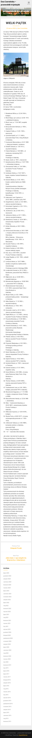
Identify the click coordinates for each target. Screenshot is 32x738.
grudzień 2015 (7, 700)
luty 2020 (5, 662)
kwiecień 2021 (7, 620)
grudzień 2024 (7, 576)
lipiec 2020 (6, 647)
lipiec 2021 (6, 614)
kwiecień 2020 (7, 656)
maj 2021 (5, 617)
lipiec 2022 (6, 602)
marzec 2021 (7, 623)
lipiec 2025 (6, 573)
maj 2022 (5, 605)
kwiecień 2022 (7, 608)
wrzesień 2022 (7, 596)
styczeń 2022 (7, 611)
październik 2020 (8, 638)
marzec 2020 (7, 659)
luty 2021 (5, 626)
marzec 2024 (7, 588)
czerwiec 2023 (7, 593)
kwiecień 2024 (7, 584)
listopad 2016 (7, 680)
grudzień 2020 (7, 632)
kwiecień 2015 (7, 721)
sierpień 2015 (7, 709)
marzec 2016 (7, 691)
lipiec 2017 (6, 674)
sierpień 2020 (7, 644)
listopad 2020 (7, 635)
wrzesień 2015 (7, 706)
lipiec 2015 (6, 712)
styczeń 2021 (7, 629)
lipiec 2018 (6, 671)
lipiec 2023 (6, 590)
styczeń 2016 (7, 697)
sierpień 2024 (7, 579)
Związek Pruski (16, 548)
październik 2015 (8, 703)
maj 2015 (5, 718)
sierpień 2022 (7, 599)
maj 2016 (5, 688)
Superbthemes (23, 735)
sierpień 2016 (7, 683)
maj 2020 (5, 653)
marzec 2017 (7, 677)
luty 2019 (5, 668)
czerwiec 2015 (7, 715)
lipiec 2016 (6, 685)
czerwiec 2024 (7, 582)
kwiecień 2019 (7, 665)
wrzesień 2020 (7, 641)
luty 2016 (5, 694)
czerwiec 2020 (7, 650)
